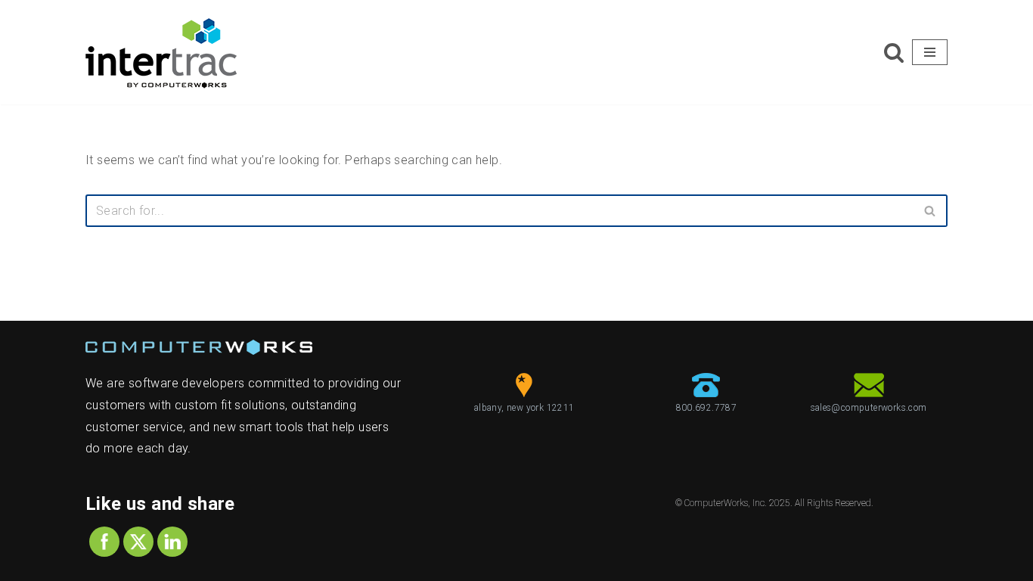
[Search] (893, 52)
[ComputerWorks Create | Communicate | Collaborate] (161, 52)
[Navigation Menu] (930, 52)
